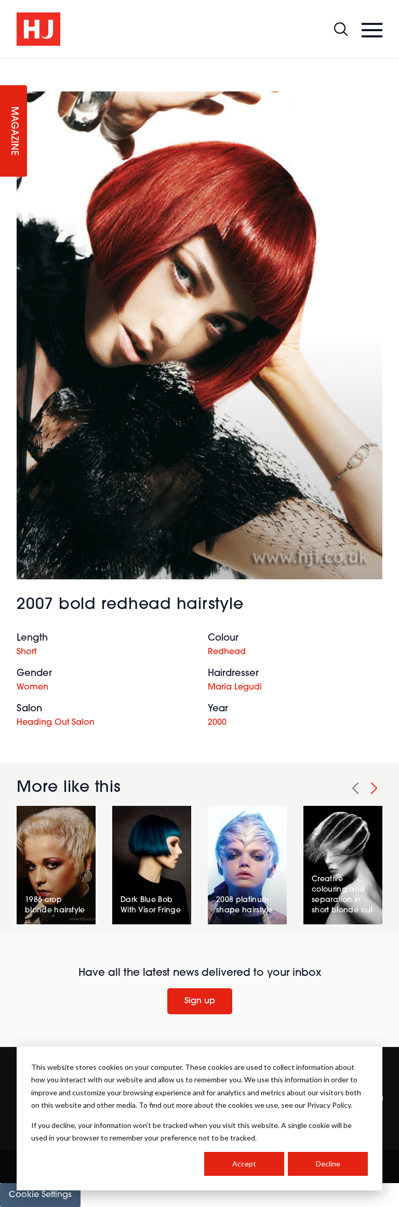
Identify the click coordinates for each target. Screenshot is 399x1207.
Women (32, 687)
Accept (244, 1163)
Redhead (227, 652)
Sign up (199, 1001)
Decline (328, 1163)
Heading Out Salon (56, 723)
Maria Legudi (235, 687)
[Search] (340, 29)
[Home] (38, 29)
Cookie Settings (40, 1195)
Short (26, 652)
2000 (217, 723)
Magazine (13, 131)
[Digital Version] (8, 64)
